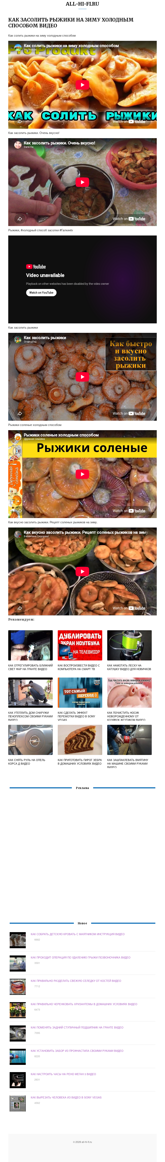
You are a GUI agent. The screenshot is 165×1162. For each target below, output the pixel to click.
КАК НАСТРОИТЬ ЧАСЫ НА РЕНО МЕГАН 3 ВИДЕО (63, 1074)
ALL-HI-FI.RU (82, 4)
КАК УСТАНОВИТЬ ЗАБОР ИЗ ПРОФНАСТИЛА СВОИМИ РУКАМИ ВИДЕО (77, 1051)
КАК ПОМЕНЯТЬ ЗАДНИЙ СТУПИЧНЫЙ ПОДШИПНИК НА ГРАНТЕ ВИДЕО (77, 1027)
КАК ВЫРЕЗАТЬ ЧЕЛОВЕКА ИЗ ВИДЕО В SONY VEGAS (66, 1097)
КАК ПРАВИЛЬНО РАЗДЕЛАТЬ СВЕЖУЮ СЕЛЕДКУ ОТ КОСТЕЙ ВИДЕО (76, 981)
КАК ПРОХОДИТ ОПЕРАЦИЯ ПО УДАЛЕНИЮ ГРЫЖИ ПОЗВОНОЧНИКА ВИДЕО (80, 957)
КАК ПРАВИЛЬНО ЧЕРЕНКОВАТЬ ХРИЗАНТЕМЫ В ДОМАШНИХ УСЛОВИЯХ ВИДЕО (84, 1004)
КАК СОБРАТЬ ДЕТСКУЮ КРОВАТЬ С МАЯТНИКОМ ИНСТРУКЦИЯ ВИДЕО (78, 934)
